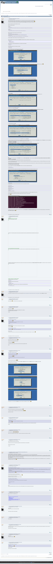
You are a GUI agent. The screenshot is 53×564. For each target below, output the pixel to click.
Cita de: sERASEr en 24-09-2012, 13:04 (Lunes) (12, 352)
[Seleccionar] (11, 33)
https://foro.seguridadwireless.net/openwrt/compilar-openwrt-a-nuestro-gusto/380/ (31, 293)
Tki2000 (26, 13)
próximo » (51, 14)
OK (31, 562)
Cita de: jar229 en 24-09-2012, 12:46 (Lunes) (12, 419)
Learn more (33, 562)
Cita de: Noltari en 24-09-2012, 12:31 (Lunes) (12, 319)
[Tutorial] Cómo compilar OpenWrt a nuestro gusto (14, 18)
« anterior (49, 14)
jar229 (25, 13)
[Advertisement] (26, 9)
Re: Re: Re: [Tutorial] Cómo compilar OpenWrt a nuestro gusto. (15, 506)
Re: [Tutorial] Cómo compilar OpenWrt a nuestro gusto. (14, 337)
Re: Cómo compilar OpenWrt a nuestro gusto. (13, 291)
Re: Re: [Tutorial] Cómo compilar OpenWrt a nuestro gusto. (15, 524)
